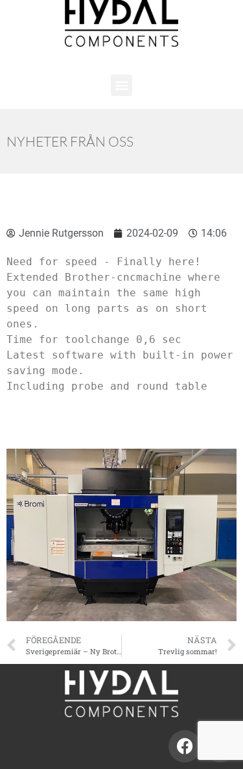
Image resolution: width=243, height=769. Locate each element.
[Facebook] (184, 746)
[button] (121, 85)
